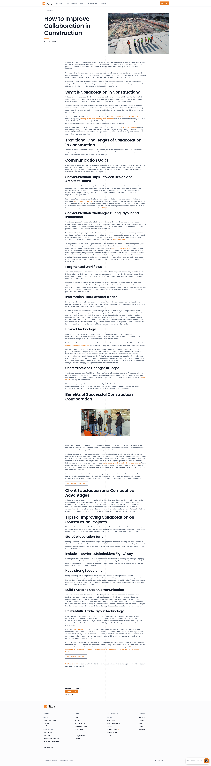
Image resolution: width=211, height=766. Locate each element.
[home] (47, 3)
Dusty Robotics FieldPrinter (121, 248)
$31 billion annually (108, 208)
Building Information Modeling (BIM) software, (97, 119)
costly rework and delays (83, 201)
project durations (119, 239)
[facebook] (165, 760)
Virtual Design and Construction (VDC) (125, 116)
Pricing (103, 3)
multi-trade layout (130, 127)
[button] (59, 3)
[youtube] (158, 760)
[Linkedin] (155, 760)
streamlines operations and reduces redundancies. (122, 463)
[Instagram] (162, 760)
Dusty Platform (72, 3)
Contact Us (71, 691)
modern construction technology (77, 345)
